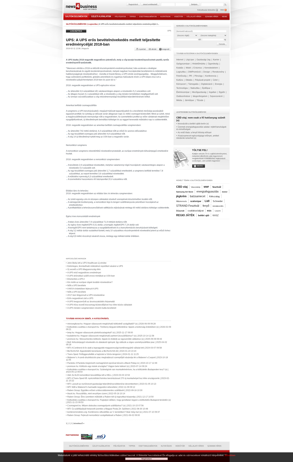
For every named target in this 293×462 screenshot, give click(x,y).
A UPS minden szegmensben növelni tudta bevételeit (91, 308)
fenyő (206, 205)
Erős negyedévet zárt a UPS (80, 298)
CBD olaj (182, 186)
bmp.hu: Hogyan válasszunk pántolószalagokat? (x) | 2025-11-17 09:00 (100, 332)
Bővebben (230, 455)
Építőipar (206, 88)
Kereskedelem (211, 68)
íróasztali (180, 211)
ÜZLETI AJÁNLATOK (101, 16)
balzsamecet (198, 196)
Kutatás (179, 68)
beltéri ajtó (203, 215)
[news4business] (81, 7)
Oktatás (188, 80)
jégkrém (181, 196)
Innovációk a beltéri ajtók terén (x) (193, 123)
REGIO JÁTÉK (185, 215)
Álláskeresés (181, 201)
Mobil (188, 68)
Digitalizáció (206, 84)
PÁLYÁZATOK (120, 16)
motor (224, 192)
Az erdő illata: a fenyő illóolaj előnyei (194, 132)
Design (206, 72)
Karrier (216, 59)
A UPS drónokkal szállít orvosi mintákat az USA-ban (91, 276)
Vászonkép (195, 187)
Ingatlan (212, 92)
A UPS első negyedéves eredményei (84, 272)
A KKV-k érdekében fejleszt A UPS (82, 289)
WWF (206, 187)
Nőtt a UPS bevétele (76, 285)
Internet (179, 59)
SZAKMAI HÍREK (211, 16)
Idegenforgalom (200, 96)
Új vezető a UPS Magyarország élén (84, 269)
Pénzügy (198, 76)
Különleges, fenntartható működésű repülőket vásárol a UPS (95, 266)
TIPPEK (133, 16)
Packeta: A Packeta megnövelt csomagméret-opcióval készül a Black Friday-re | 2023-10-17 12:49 (112, 363)
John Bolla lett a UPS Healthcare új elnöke (86, 263)
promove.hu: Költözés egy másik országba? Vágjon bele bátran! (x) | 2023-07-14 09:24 (107, 366)
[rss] (223, 10)
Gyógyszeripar (183, 64)
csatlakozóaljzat (196, 210)
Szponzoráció (216, 96)
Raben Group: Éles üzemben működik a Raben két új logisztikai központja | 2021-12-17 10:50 (110, 397)
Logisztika (92, 24)
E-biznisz (197, 68)
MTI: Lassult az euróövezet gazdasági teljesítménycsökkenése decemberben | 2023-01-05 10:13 (111, 384)
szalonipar (195, 201)
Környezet (181, 84)
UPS (169, 31)
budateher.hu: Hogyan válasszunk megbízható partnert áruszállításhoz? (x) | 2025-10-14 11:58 (110, 336)
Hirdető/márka (198, 64)
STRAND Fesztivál (187, 205)
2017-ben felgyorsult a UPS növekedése (86, 295)
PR (190, 76)
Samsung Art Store (184, 192)
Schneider (218, 201)
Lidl (207, 201)
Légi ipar (190, 59)
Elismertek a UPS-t (76, 279)
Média (179, 100)
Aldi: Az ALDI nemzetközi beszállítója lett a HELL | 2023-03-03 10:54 (98, 375)
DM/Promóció (194, 72)
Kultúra (179, 80)
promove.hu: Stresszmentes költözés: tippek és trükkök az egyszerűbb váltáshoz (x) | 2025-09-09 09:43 (114, 339)
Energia (218, 84)
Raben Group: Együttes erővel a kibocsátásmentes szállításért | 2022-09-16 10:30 (104, 390)
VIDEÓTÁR (178, 16)
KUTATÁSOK (165, 16)
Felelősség (181, 76)
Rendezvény (218, 72)
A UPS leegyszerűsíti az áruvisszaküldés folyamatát (91, 301)
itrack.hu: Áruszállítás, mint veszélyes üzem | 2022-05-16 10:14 (96, 393)
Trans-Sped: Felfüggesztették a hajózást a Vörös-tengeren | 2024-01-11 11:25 (103, 354)
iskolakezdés (218, 206)
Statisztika (195, 88)
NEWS (224, 16)
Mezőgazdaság (199, 92)
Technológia (182, 88)
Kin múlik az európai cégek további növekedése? (90, 282)
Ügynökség (213, 64)
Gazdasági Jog (203, 59)
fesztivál (216, 187)
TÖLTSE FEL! (200, 150)
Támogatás (193, 84)
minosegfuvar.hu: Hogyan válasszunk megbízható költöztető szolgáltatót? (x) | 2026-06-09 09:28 (111, 324)
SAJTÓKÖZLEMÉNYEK (76, 16)
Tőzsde (200, 100)
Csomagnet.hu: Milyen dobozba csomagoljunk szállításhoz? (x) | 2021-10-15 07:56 (105, 405)
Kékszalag (214, 196)
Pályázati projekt (202, 80)
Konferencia (210, 76)
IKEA (209, 211)
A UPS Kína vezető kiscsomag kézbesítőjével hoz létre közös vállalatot (99, 305)
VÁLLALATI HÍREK (194, 16)
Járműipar (189, 100)
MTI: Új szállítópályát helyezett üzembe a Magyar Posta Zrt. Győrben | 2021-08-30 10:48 (107, 409)
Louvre (218, 211)
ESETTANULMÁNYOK (148, 16)
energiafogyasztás (208, 191)
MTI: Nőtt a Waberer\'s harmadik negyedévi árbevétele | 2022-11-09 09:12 (101, 387)
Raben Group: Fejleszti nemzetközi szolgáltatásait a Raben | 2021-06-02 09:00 (103, 415)
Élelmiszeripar (183, 92)
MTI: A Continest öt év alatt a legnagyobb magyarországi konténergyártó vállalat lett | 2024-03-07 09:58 (114, 348)
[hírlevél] (207, 10)
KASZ (216, 215)
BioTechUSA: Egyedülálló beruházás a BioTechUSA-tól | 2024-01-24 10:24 (101, 351)
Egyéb (222, 92)
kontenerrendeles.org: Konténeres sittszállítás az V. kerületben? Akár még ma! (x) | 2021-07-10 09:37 (113, 412)
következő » (79, 423)
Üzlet (215, 80)
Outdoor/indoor (183, 96)
